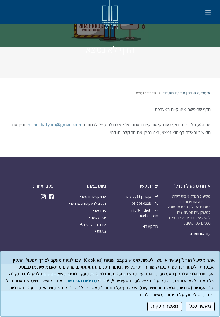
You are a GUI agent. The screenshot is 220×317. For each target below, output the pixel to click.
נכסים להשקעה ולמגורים (88, 203)
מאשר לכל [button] (200, 306)
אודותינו (100, 210)
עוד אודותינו (201, 234)
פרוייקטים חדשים (93, 196)
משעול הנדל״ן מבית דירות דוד (185, 93)
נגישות (101, 231)
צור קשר (151, 226)
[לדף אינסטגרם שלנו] (42, 196)
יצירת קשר (98, 217)
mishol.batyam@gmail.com (53, 124)
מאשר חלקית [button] (164, 306)
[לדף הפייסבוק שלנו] (50, 196)
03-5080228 (141, 203)
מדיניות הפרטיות (94, 224)
